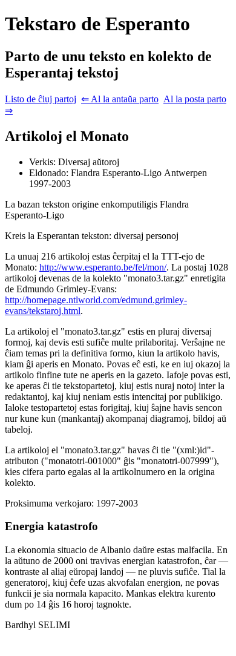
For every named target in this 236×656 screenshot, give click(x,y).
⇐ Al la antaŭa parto (120, 99)
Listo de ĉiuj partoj (40, 99)
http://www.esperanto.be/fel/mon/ (102, 267)
